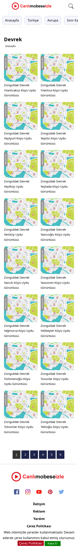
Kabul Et (53, 543)
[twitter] (61, 492)
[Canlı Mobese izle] (33, 9)
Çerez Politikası (39, 526)
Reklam (39, 511)
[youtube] (39, 492)
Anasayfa (12, 20)
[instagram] (27, 492)
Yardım (39, 519)
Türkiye (33, 20)
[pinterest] (50, 492)
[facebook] (16, 492)
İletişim (39, 504)
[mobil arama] (71, 6)
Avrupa (52, 20)
